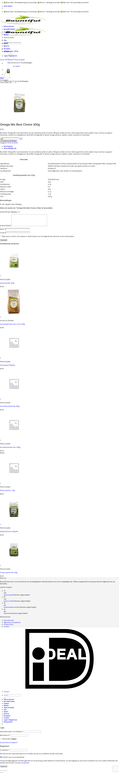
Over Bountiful (9, 620)
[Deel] (4, 770)
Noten (6, 43)
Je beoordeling (5, 226)
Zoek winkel (8, 6)
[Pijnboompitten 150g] (14, 481)
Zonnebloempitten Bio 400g (9, 406)
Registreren (4, 766)
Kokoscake (7, 613)
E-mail (2, 233)
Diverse (6, 46)
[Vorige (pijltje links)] (0, 772)
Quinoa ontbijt (9, 601)
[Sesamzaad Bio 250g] (14, 274)
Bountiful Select (9, 29)
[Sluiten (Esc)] (6, 770)
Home (2, 60)
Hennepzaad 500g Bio (7, 365)
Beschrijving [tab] (8, 146)
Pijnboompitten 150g (7, 490)
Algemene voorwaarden (12, 622)
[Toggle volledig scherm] (2, 770)
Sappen (6, 32)
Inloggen (13, 739)
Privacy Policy (8, 624)
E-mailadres (4, 750)
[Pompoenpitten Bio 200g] (14, 563)
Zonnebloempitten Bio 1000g (10, 447)
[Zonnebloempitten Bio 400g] (14, 397)
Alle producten (9, 26)
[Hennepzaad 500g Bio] (14, 356)
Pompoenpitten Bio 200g (8, 572)
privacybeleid (24, 763)
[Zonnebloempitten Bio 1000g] (14, 438)
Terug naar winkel (13, 66)
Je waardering (5, 212)
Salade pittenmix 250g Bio (9, 531)
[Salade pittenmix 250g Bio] (14, 522)
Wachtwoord (5, 735)
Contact (6, 51)
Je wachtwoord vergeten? (9, 742)
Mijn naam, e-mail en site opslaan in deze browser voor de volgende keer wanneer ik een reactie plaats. (38, 236)
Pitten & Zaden (9, 38)
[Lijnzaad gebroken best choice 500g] (14, 315)
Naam (2, 229)
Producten (9, 60)
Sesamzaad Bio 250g (7, 283)
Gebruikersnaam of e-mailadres (11, 732)
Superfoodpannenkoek (12, 607)
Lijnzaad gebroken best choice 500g (12, 324)
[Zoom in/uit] (0, 770)
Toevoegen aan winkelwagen (8, 140)
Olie (5, 40)
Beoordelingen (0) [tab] (10, 148)
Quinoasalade (8, 595)
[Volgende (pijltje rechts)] (2, 772)
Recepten (7, 49)
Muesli (6, 35)
